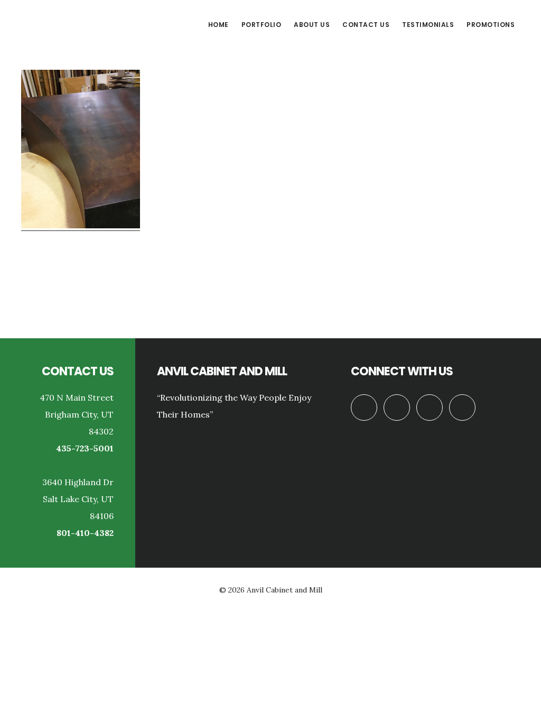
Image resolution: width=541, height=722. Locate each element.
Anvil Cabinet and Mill (100, 23)
